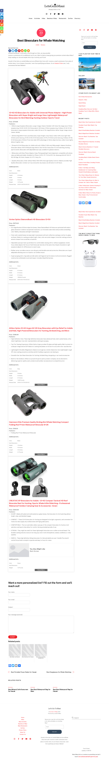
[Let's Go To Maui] (54, 6)
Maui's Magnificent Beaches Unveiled (89, 133)
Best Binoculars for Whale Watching (41, 40)
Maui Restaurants (22, 726)
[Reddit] (22, 50)
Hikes (43, 18)
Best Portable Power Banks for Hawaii (23, 672)
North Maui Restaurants (85, 96)
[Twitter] (12, 50)
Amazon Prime (58, 63)
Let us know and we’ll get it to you (88, 756)
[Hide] (0, 35)
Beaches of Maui (52, 18)
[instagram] (46, 13)
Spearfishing (82, 103)
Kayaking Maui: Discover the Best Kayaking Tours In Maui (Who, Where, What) (89, 111)
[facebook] (50, 13)
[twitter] (54, 13)
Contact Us (23, 734)
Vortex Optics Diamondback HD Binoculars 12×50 (29, 219)
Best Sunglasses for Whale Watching (59, 672)
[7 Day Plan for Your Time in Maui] (90, 71)
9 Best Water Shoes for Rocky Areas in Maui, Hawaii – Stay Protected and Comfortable (90, 195)
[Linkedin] (16, 50)
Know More (41, 186)
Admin (37, 45)
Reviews (43, 45)
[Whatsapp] (25, 50)
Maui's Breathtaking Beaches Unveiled (89, 130)
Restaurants (62, 18)
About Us (22, 732)
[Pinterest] (19, 50)
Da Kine (70, 18)
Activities (37, 18)
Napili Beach (82, 106)
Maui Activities (22, 721)
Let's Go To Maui (54, 711)
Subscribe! (90, 47)
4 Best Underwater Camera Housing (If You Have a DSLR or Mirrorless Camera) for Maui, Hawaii (90, 187)
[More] (28, 50)
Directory (77, 18)
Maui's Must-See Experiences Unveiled (90, 122)
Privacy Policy (22, 730)
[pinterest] (62, 13)
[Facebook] (9, 50)
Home (30, 18)
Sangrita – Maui (83, 99)
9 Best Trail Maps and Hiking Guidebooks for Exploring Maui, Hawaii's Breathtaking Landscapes (88, 170)
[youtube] (58, 13)
